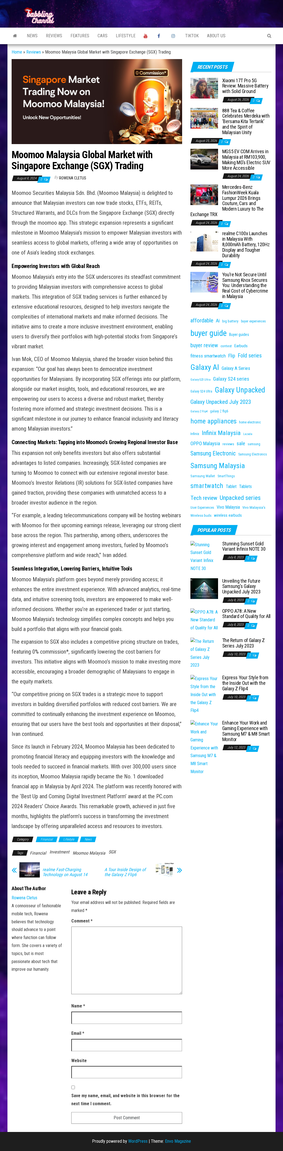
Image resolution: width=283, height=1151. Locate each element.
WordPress (138, 1141)
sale (241, 443)
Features (79, 35)
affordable (201, 320)
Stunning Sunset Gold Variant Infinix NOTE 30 (244, 546)
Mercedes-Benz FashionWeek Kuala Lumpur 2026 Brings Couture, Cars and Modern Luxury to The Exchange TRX (227, 200)
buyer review (204, 345)
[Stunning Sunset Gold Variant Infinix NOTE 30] (204, 556)
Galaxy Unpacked (240, 390)
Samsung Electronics (252, 454)
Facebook (160, 36)
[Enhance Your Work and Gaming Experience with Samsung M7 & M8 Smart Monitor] (204, 747)
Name (78, 1006)
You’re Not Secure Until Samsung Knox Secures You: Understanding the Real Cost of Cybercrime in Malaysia (245, 285)
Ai (218, 320)
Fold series (250, 355)
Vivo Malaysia (228, 507)
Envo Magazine (178, 1141)
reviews (228, 444)
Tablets (245, 486)
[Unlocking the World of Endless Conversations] (15, 36)
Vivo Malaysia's (253, 507)
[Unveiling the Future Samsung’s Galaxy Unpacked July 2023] (204, 588)
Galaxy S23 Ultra (200, 379)
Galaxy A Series (236, 368)
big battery (230, 321)
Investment (59, 852)
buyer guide (208, 333)
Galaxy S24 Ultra (201, 391)
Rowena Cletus (72, 178)
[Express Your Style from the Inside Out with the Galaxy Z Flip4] (204, 694)
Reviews (54, 35)
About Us (216, 35)
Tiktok (192, 35)
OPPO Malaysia (205, 443)
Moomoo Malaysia (89, 853)
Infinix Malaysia (221, 433)
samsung (254, 444)
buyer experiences (253, 321)
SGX (112, 852)
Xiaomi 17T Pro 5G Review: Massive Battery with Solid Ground (245, 86)
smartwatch (206, 486)
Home (17, 52)
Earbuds (241, 345)
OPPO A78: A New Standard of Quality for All (246, 613)
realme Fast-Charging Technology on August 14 (65, 872)
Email (77, 1033)
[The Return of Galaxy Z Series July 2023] (204, 653)
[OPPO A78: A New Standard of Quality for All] (204, 619)
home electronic (250, 422)
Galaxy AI (204, 367)
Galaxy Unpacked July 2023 (220, 402)
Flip (231, 356)
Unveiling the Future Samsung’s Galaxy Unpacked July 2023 (241, 586)
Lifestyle (125, 35)
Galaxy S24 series (231, 379)
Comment (82, 921)
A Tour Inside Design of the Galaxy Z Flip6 (125, 872)
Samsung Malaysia (217, 465)
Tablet (231, 486)
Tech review (203, 498)
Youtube (146, 36)
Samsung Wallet (202, 476)
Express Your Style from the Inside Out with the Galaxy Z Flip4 (245, 683)
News (32, 35)
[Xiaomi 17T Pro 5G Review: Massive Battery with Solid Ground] (204, 87)
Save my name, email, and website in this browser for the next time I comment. (125, 1099)
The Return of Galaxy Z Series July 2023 (243, 643)
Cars (103, 35)
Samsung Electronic (213, 453)
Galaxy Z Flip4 (199, 411)
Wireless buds (200, 515)
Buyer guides (239, 334)
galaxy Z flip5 (219, 411)
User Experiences (202, 508)
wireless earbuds (228, 515)
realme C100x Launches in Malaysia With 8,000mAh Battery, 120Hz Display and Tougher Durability (246, 244)
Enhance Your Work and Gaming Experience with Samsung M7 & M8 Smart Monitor (246, 731)
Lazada (247, 434)
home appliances (213, 421)
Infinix (194, 434)
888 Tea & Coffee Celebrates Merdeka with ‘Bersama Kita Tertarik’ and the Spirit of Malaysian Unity (246, 121)
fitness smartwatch (208, 356)
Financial (47, 839)
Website (79, 1060)
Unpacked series (240, 498)
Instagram (174, 36)
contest (226, 346)
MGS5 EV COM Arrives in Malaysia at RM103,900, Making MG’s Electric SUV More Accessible (246, 159)
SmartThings (226, 476)
